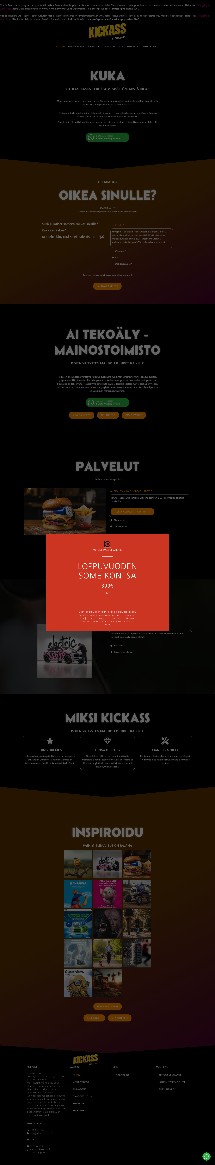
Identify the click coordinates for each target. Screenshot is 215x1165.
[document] (107, 582)
